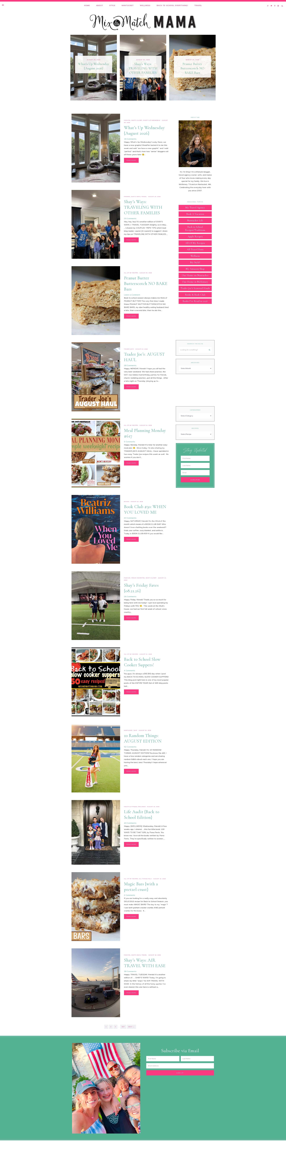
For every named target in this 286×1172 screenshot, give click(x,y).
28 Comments (130, 365)
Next (131, 1027)
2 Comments (129, 895)
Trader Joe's (129, 349)
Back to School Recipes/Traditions (195, 229)
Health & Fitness (130, 806)
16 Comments (130, 139)
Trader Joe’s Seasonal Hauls (195, 288)
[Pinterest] (275, 3)
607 (123, 1027)
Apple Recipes (195, 236)
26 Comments (130, 596)
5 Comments (129, 442)
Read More (131, 160)
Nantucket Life (195, 220)
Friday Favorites (138, 578)
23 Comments (130, 518)
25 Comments (130, 218)
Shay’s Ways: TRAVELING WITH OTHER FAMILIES (143, 68)
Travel (144, 196)
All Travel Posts (195, 249)
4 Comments (129, 670)
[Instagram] (278, 3)
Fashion (127, 120)
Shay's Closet (136, 120)
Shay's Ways (136, 196)
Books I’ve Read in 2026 (195, 301)
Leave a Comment (132, 295)
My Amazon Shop (195, 268)
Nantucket (128, 730)
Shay (135, 730)
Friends (127, 196)
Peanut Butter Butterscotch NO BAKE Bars (192, 68)
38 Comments (130, 971)
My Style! (195, 262)
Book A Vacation (195, 214)
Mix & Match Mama (143, 22)
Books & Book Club (195, 294)
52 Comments (130, 747)
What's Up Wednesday (151, 120)
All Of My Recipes (131, 273)
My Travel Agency (195, 207)
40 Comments (130, 823)
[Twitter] (271, 3)
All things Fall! (145, 879)
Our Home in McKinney (195, 281)
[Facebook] (268, 3)
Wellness (142, 806)
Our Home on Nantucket (195, 275)
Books (126, 501)
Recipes (195, 428)
